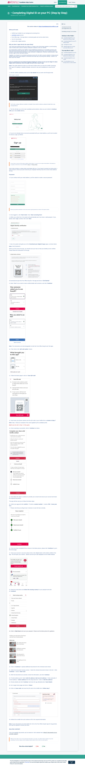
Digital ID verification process (46, 6)
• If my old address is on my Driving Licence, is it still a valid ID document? (69, 62)
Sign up (73, 2)
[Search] (75, 6)
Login (70, 2)
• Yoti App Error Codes (67, 44)
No (38, 746)
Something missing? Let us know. (69, 31)
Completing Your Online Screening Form (29, 6)
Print (64, 24)
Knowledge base (62, 2)
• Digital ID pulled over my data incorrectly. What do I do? (69, 47)
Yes (44, 746)
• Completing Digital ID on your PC (69, 52)
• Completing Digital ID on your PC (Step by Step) (69, 42)
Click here (27, 762)
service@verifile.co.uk (66, 28)
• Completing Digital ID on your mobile (69, 58)
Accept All (71, 762)
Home (55, 2)
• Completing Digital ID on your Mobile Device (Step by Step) (69, 38)
